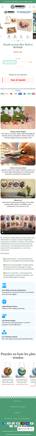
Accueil (17, 401)
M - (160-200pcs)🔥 (25, 62)
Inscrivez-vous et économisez (17, 418)
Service (17, 413)
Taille (17, 58)
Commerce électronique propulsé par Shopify (18, 434)
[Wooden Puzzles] (18, 7)
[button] (26, 429)
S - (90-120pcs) (9, 62)
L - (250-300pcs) (18, 67)
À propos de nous (17, 407)
